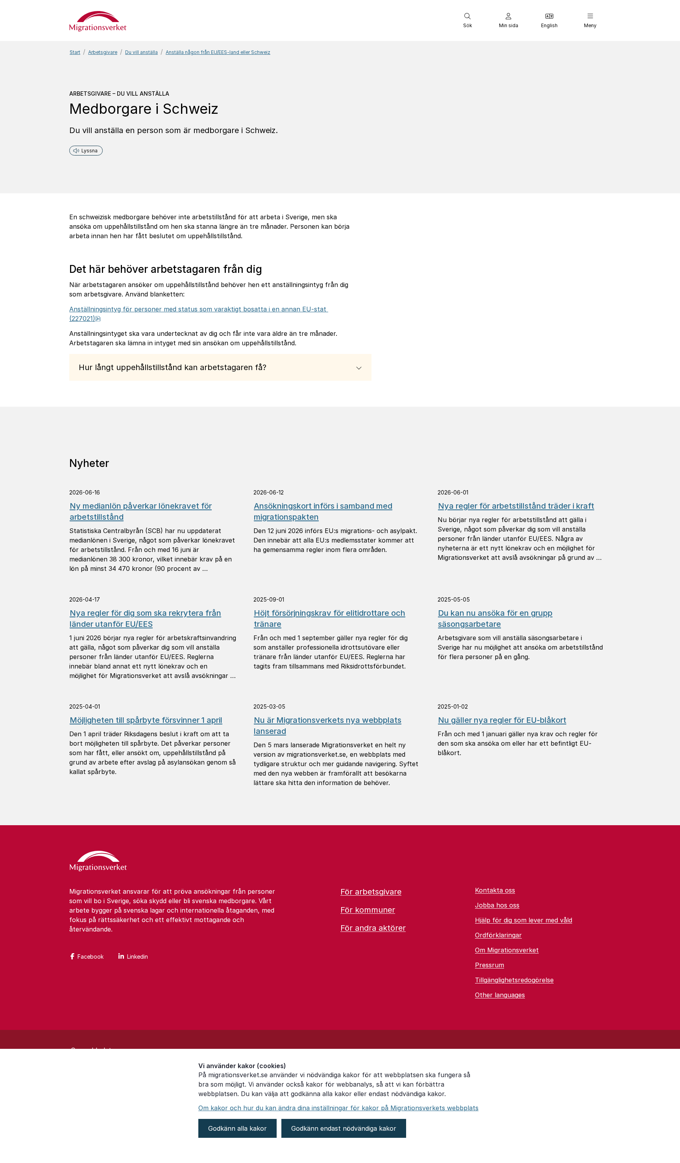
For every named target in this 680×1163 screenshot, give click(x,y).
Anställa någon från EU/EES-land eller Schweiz (218, 52)
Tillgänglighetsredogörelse (514, 980)
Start (75, 52)
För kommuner (367, 910)
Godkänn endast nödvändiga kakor (343, 1128)
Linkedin (137, 956)
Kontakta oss (495, 890)
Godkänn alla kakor (237, 1128)
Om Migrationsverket (507, 950)
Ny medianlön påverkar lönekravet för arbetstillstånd (141, 511)
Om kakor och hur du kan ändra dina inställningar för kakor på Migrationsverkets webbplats (338, 1108)
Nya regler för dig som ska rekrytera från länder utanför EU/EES (145, 618)
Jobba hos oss (497, 905)
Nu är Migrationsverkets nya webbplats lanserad (327, 725)
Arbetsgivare (102, 52)
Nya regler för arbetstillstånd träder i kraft (516, 506)
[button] (467, 20)
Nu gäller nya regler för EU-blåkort (502, 720)
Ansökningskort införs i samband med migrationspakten (323, 511)
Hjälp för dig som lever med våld (523, 920)
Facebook (90, 956)
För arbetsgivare (370, 891)
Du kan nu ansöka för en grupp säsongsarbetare (495, 618)
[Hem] (98, 862)
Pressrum (489, 965)
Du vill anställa (141, 52)
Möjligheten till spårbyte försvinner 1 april (146, 720)
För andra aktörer (373, 928)
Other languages (500, 995)
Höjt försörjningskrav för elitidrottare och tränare (329, 618)
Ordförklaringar (498, 935)
